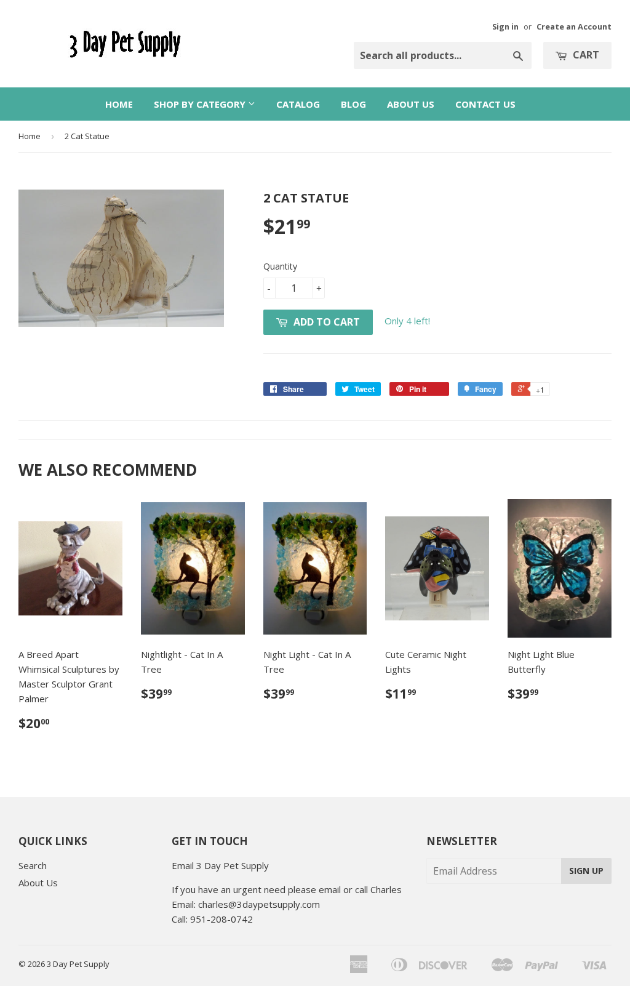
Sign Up (586, 870)
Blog (353, 104)
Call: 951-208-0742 (212, 919)
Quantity (280, 266)
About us (410, 104)
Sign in (505, 26)
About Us (38, 882)
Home (119, 104)
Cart (584, 55)
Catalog (298, 104)
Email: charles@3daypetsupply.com (246, 904)
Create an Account (574, 26)
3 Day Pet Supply (78, 963)
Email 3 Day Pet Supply (220, 865)
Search (32, 865)
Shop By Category (201, 104)
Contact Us (485, 104)
